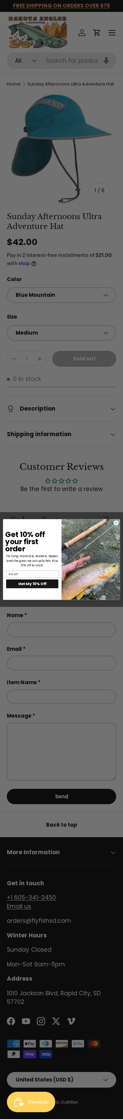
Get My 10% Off (32, 583)
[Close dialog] (116, 522)
